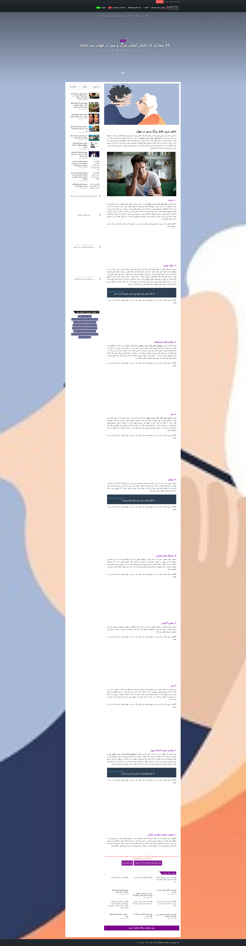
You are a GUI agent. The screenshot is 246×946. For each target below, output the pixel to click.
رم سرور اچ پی (75, 319)
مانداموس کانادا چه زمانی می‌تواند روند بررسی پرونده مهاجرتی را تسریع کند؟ (79, 163)
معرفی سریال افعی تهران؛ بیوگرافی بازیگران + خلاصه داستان (79, 145)
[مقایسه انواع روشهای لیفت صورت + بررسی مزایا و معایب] (94, 119)
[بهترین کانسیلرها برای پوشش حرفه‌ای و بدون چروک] (117, 882)
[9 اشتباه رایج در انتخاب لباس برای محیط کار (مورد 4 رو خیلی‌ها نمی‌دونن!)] (94, 96)
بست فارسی (143, 16)
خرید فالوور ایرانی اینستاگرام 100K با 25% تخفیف (148, 863)
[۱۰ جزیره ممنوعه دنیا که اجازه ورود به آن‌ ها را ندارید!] (94, 138)
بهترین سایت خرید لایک (85, 337)
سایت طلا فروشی (91, 322)
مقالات (146, 8)
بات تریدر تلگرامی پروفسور (90, 328)
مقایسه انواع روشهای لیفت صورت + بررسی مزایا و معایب (78, 116)
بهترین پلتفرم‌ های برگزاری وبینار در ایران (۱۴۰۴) (79, 185)
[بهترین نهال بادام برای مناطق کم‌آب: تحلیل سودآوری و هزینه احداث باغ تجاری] (94, 107)
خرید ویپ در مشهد (91, 325)
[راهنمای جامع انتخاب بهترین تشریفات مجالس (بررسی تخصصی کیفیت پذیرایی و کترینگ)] (94, 176)
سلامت (132, 16)
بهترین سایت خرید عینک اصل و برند (89, 319)
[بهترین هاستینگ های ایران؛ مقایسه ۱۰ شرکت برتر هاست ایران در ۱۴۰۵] (94, 154)
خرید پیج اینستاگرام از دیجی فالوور (84, 245)
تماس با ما (141, 942)
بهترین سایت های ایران (158, 8)
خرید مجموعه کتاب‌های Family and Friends (85, 331)
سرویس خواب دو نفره (78, 328)
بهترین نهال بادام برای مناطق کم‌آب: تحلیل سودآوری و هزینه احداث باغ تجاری (79, 105)
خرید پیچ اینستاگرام (76, 334)
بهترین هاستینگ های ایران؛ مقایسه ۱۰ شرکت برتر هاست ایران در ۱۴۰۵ (79, 154)
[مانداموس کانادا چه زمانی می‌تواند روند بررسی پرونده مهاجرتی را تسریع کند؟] (94, 165)
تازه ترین (96, 86)
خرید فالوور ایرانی (127, 863)
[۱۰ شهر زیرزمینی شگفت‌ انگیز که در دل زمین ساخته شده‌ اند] (94, 129)
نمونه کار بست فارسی (117, 8)
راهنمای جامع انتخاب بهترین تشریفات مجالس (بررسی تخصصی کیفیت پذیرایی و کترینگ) (79, 176)
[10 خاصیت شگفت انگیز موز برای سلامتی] (165, 882)
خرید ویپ (76, 322)
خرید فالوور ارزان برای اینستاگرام (84, 277)
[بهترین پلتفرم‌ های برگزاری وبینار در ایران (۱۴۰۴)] (94, 186)
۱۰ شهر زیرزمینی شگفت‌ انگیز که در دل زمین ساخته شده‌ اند (78, 129)
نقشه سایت (149, 942)
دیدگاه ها (73, 86)
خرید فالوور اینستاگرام (134, 8)
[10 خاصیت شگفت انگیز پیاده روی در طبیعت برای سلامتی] (165, 907)
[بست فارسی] (172, 8)
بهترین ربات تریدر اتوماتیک (84, 316)
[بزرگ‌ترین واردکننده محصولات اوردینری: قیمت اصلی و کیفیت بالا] (141, 884)
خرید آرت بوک (83, 322)
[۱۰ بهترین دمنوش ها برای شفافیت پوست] (117, 906)
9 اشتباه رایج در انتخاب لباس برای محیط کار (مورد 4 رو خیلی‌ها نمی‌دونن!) (79, 96)
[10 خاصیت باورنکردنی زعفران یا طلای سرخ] (141, 906)
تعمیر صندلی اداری (93, 334)
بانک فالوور (85, 334)
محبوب (84, 86)
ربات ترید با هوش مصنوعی (79, 325)
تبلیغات (101, 8)
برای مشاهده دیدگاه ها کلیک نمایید (142, 928)
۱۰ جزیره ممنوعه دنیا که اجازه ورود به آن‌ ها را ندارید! (78, 137)
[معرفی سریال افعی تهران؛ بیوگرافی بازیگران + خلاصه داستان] (94, 145)
